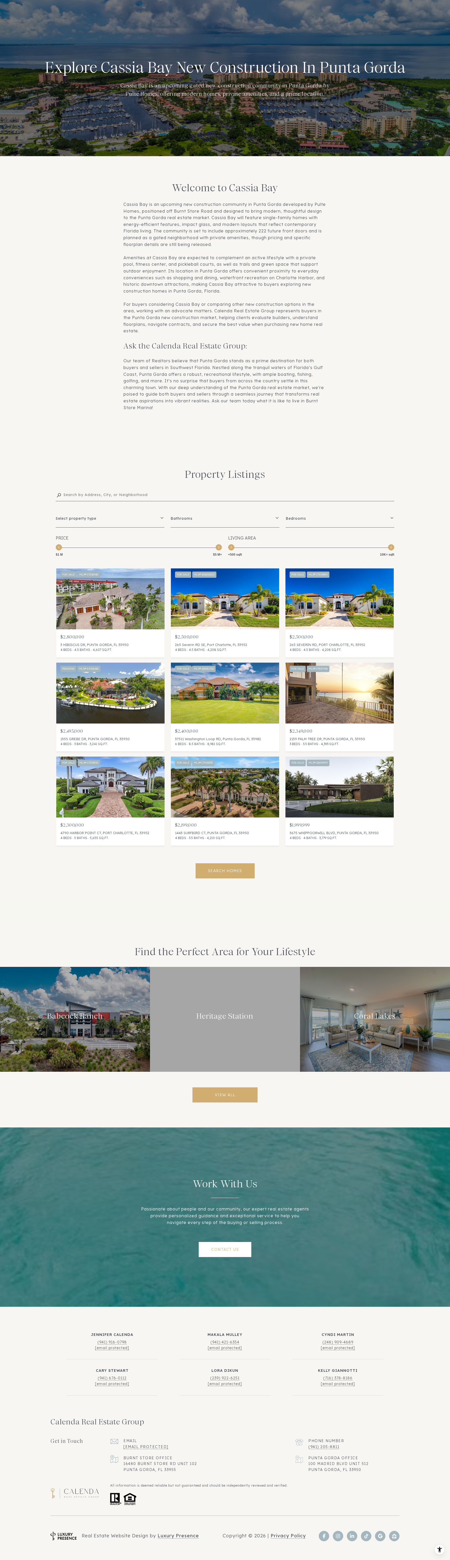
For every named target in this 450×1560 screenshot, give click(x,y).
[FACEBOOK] (324, 1536)
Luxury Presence (178, 1536)
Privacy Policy (288, 1536)
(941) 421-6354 (224, 1342)
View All (225, 1095)
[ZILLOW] (394, 1536)
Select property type (76, 518)
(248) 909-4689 (337, 1342)
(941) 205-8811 (323, 1446)
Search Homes (225, 870)
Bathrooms (181, 518)
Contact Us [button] (225, 1249)
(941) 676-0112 (112, 1378)
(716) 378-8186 (338, 1378)
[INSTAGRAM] (338, 1536)
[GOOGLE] (380, 1536)
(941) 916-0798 (112, 1342)
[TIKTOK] (366, 1536)
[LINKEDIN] (352, 1536)
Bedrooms (296, 518)
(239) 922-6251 (225, 1378)
